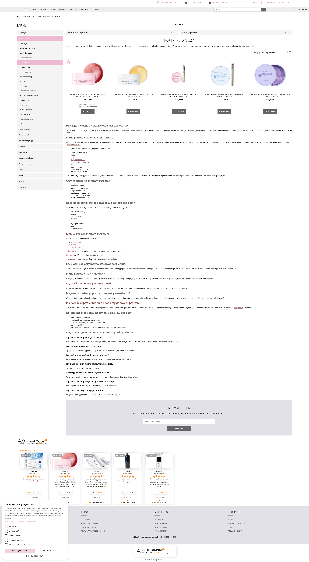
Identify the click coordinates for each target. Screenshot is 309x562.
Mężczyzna (23, 152)
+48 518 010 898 (169, 537)
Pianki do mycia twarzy (28, 48)
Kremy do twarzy (26, 77)
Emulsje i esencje (26, 100)
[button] (20, 450)
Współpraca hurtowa (236, 523)
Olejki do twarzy (26, 114)
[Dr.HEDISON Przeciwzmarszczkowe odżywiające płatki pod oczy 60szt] (133, 75)
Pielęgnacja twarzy (25, 38)
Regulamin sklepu (235, 531)
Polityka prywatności (19, 518)
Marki (21, 170)
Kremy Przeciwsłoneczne (29, 95)
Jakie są (71, 233)
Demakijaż (23, 44)
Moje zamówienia (161, 523)
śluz (72, 216)
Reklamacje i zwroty (89, 527)
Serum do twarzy (26, 58)
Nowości (22, 181)
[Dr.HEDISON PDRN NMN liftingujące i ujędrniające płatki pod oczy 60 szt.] (269, 75)
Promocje (22, 33)
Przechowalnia (160, 527)
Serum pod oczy (26, 67)
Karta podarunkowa (26, 158)
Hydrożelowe (71, 259)
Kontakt (256, 3)
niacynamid (238, 308)
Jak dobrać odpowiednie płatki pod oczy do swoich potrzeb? (103, 303)
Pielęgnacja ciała (24, 129)
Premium (22, 175)
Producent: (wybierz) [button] (78, 32)
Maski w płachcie (26, 110)
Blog (230, 527)
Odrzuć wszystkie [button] (50, 551)
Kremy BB (23, 81)
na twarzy (125, 130)
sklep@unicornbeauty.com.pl (145, 537)
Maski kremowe (25, 105)
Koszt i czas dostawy (89, 523)
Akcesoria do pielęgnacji (27, 141)
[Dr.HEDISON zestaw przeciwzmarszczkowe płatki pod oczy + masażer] (224, 75)
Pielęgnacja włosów (26, 135)
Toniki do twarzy (26, 53)
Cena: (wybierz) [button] (189, 32)
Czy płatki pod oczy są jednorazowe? (88, 283)
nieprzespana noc (78, 160)
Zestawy (22, 146)
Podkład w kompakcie (28, 91)
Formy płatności (87, 520)
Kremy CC (23, 86)
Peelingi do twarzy (26, 119)
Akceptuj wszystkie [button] (20, 551)
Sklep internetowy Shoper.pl (154, 560)
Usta (21, 124)
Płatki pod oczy (25, 62)
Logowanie (158, 520)
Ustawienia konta (161, 531)
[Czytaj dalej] (251, 46)
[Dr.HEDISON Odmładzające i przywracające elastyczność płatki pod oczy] (87, 75)
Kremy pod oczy (26, 72)
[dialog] (35, 530)
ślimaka (78, 216)
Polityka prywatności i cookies (93, 531)
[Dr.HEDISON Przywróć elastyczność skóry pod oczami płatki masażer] (178, 75)
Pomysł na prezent (25, 164)
